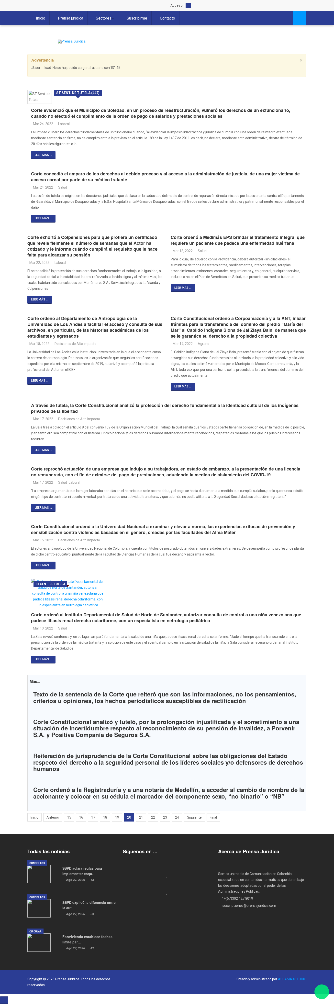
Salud (62, 187)
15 (69, 817)
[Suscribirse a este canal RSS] (302, 85)
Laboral (64, 124)
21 (141, 817)
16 (81, 817)
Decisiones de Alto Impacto (75, 344)
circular (35, 931)
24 (177, 817)
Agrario (203, 344)
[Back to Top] (4, 1000)
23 (165, 817)
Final (213, 817)
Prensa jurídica (70, 18)
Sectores (103, 18)
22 (153, 817)
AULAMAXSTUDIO (292, 979)
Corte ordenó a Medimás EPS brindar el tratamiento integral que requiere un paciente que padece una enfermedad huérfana (238, 240)
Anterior (52, 817)
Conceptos (37, 863)
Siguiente (194, 817)
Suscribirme (137, 18)
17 (93, 817)
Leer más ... (43, 155)
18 (105, 817)
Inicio (40, 18)
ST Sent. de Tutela (50, 584)
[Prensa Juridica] (72, 41)
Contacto (167, 18)
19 (117, 817)
